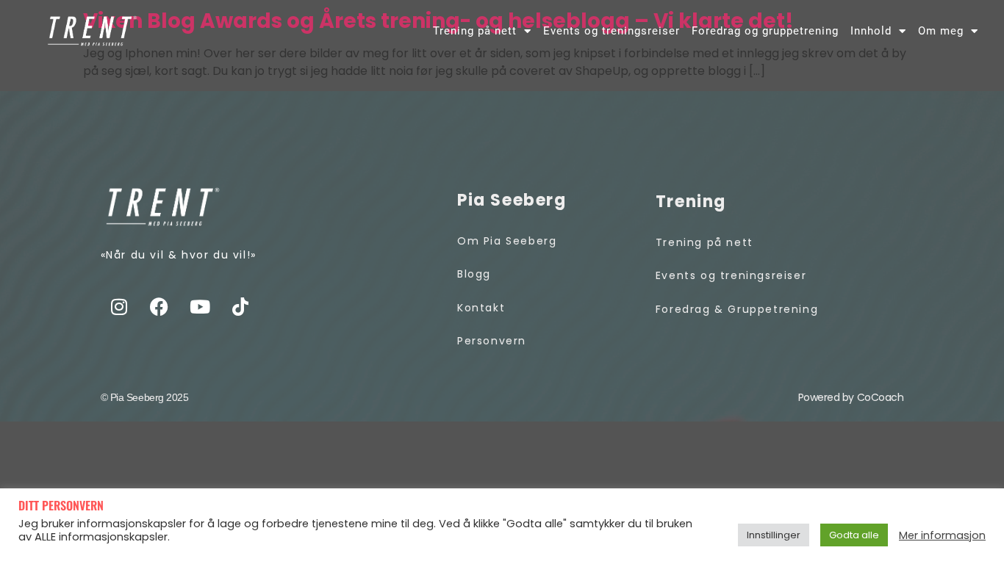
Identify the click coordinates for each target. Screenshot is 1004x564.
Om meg (941, 30)
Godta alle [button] (854, 535)
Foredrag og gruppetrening (765, 30)
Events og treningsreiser (611, 30)
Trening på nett (475, 30)
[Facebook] (159, 306)
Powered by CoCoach (851, 397)
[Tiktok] (240, 306)
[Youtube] (200, 306)
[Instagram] (119, 306)
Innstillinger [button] (773, 535)
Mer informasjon (942, 535)
